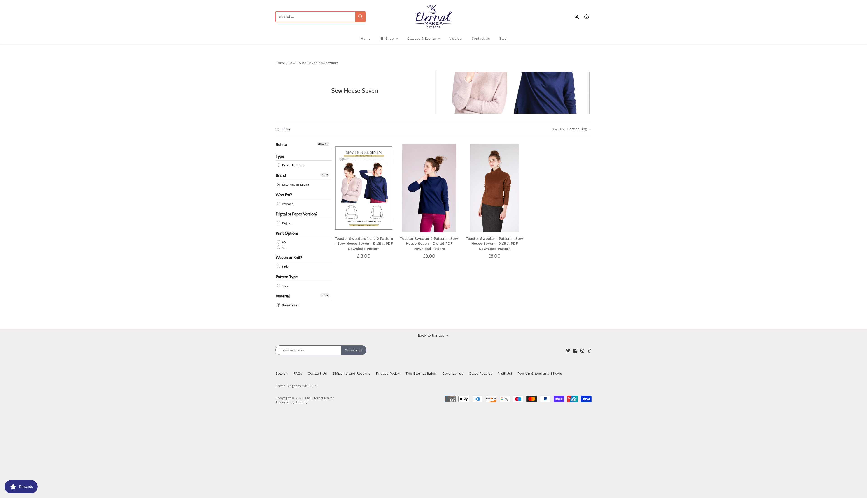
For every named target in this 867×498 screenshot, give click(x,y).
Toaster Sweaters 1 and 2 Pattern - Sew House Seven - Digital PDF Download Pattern (364, 243)
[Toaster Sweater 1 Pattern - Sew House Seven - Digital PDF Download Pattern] (494, 188)
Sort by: (558, 129)
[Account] (577, 16)
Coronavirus (452, 373)
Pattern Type (287, 276)
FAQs (297, 373)
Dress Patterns (292, 165)
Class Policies (480, 373)
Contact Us (317, 373)
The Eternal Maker (319, 398)
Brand (281, 175)
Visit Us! (505, 373)
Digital (286, 223)
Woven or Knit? (289, 257)
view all (323, 143)
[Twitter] (568, 350)
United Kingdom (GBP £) (294, 386)
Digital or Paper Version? (296, 214)
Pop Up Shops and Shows (539, 373)
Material (283, 296)
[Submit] (360, 17)
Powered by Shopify (291, 402)
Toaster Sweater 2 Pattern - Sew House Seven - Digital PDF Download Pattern (429, 243)
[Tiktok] (590, 350)
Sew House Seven (295, 185)
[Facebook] (575, 350)
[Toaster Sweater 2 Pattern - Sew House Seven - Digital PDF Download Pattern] (429, 188)
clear (324, 174)
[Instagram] (582, 350)
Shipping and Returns (351, 373)
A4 (283, 247)
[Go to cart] (586, 16)
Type (280, 156)
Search (281, 373)
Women (287, 204)
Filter (285, 129)
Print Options (287, 233)
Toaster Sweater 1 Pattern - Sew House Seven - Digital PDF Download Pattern (494, 243)
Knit (284, 267)
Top (284, 286)
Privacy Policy (388, 373)
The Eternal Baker (421, 373)
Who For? (284, 194)
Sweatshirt (290, 305)
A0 (283, 242)
